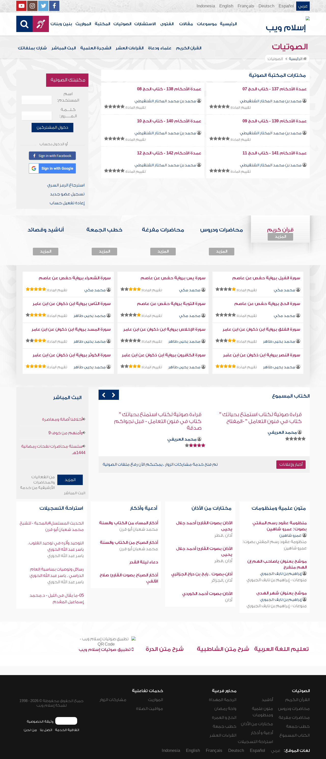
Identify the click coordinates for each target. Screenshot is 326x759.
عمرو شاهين (290, 535)
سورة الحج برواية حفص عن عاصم (267, 303)
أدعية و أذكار (262, 733)
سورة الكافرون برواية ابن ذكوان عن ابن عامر (164, 355)
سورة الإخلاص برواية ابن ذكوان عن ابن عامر (164, 329)
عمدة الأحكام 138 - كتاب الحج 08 (169, 89)
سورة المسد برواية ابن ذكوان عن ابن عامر (71, 329)
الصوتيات (122, 24)
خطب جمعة (298, 726)
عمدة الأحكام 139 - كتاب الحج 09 (274, 121)
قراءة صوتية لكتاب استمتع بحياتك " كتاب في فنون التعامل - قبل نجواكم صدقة (258, 421)
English (226, 6)
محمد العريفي (282, 439)
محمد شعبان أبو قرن (138, 529)
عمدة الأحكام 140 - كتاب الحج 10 (169, 121)
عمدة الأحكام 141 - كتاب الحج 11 (274, 153)
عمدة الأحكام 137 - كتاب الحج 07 (274, 89)
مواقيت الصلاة (149, 708)
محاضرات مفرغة (294, 717)
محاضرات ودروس (294, 708)
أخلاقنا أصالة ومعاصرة (62, 419)
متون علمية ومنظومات (279, 508)
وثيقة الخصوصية (40, 721)
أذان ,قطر (223, 535)
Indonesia (206, 6)
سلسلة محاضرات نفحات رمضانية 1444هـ (53, 449)
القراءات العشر (129, 48)
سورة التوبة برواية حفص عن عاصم (171, 303)
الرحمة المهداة (222, 699)
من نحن (30, 730)
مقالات (186, 24)
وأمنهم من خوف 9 (65, 433)
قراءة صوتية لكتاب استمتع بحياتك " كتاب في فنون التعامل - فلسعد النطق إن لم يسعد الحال (156, 421)
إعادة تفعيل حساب (67, 203)
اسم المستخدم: (68, 97)
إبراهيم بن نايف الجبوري (281, 574)
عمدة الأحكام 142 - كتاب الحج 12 (169, 153)
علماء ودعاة (159, 48)
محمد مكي (284, 290)
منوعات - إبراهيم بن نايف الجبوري (277, 580)
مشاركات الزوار (113, 699)
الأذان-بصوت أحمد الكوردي (207, 593)
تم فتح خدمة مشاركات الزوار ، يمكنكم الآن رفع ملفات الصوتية (160, 464)
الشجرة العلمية (95, 48)
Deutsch (266, 6)
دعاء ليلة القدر (143, 562)
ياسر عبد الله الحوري (65, 555)
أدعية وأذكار (144, 508)
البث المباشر (63, 48)
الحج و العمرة (224, 717)
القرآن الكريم (188, 48)
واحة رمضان (225, 708)
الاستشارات (145, 24)
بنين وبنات (61, 24)
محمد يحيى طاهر (90, 316)
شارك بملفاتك (32, 48)
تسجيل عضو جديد (67, 194)
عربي (303, 6)
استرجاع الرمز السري (66, 185)
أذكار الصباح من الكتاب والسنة (129, 542)
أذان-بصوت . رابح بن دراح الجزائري (201, 574)
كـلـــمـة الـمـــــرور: (68, 112)
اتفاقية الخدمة (67, 730)
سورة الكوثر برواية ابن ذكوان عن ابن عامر (72, 355)
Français (246, 6)
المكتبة (102, 24)
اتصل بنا (46, 730)
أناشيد (267, 699)
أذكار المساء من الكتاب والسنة (128, 523)
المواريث (83, 24)
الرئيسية (228, 24)
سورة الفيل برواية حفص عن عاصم (266, 278)
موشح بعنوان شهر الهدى (281, 593)
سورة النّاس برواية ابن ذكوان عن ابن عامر (72, 303)
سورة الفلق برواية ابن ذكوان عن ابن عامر (261, 329)
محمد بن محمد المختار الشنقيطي (271, 101)
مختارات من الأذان (212, 508)
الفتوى (166, 24)
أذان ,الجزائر (221, 580)
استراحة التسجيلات (61, 508)
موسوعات (207, 24)
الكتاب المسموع (294, 735)
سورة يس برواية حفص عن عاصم (173, 278)
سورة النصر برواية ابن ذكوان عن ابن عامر (261, 355)
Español (286, 6)
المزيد (280, 236)
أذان (228, 600)
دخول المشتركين (52, 127)
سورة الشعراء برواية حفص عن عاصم (75, 278)
